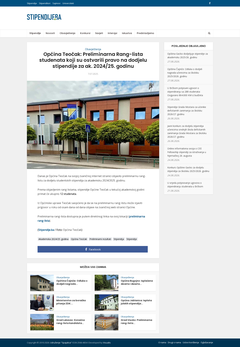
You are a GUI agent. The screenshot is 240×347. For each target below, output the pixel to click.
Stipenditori (44, 3)
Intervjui (112, 33)
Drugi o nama (174, 342)
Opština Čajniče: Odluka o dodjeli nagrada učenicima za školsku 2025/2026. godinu (184, 73)
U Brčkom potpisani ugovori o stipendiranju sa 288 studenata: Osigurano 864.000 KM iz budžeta (185, 91)
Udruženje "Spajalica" (61, 342)
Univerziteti (68, 3)
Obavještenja (67, 33)
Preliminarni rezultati (100, 239)
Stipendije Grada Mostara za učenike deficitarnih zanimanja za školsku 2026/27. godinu (186, 110)
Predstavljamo (145, 33)
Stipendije (32, 3)
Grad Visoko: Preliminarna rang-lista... (136, 321)
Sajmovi (56, 3)
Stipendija (119, 239)
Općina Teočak (79, 239)
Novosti (50, 33)
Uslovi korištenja (191, 342)
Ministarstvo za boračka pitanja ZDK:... (71, 302)
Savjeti (99, 33)
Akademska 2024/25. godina (53, 239)
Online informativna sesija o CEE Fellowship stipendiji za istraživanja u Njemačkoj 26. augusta (186, 152)
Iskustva (127, 33)
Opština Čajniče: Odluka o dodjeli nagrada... (72, 282)
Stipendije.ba (46, 230)
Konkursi (85, 33)
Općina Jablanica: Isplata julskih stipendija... (136, 302)
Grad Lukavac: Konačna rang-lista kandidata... (70, 321)
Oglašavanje (207, 342)
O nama (162, 342)
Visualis (107, 342)
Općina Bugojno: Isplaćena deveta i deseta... (137, 282)
